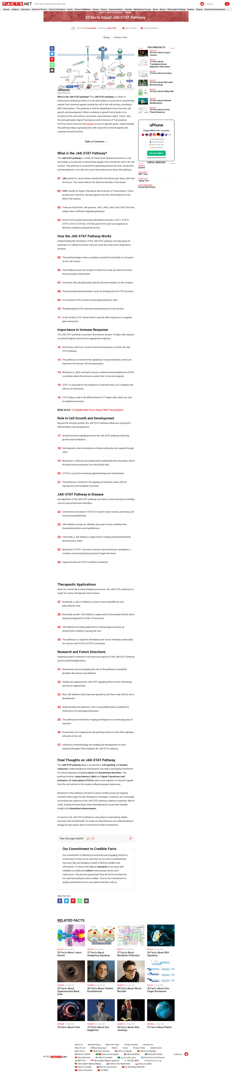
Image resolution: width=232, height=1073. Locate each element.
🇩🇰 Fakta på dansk (132, 1054)
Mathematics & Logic (142, 9)
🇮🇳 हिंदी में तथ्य (80, 1060)
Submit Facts (156, 1048)
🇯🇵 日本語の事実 (131, 1060)
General (96, 9)
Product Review (131, 1045)
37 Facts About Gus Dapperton (98, 1029)
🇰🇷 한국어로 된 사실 (152, 1060)
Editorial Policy (94, 1045)
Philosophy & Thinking (176, 9)
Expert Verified (130, 28)
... (228, 9)
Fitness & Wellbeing (83, 9)
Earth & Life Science (57, 9)
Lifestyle (128, 9)
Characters (25, 9)
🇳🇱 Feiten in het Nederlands (118, 1064)
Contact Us (148, 1045)
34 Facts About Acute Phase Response (160, 110)
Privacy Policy (139, 1048)
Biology (128, 12)
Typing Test (143, 181)
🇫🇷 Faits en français (123, 1051)
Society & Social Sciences (214, 9)
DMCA (114, 1048)
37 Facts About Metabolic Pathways (128, 954)
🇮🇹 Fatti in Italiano (82, 1054)
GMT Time (143, 174)
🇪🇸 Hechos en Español (146, 1051)
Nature (162, 9)
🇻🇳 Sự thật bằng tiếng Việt (133, 1067)
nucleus (90, 124)
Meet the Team (112, 1045)
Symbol (141, 167)
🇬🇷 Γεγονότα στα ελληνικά (152, 1057)
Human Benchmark (146, 187)
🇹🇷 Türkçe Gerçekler (83, 1070)
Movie (155, 9)
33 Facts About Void (68, 1027)
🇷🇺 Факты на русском (107, 1067)
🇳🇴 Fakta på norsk (82, 1057)
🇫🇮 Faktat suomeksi (103, 1057)
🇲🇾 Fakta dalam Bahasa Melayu (88, 1064)
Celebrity (15, 9)
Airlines (6, 9)
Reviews (190, 9)
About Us (79, 1045)
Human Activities (116, 9)
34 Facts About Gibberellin (162, 91)
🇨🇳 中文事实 (103, 1070)
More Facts (80, 1051)
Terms (125, 1048)
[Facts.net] (17, 4)
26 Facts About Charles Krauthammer (100, 990)
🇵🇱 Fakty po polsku (143, 1064)
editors (89, 870)
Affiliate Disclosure (99, 1048)
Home (102, 12)
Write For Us (80, 1048)
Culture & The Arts (39, 9)
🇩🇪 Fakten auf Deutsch (100, 1051)
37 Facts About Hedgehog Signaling (98, 954)
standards (102, 866)
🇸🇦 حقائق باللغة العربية (127, 1057)
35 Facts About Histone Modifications (160, 101)
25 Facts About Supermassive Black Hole (68, 991)
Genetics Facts (120, 37)
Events (70, 9)
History (104, 9)
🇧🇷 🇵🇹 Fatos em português (107, 1054)
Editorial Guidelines (150, 28)
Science (199, 9)
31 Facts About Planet (159, 1027)
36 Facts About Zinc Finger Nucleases (158, 990)
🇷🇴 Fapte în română (83, 1067)
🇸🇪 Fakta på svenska (153, 1054)
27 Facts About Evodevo (161, 73)
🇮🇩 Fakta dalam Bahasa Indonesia (105, 1060)
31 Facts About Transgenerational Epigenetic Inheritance (160, 64)
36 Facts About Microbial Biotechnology (161, 83)
